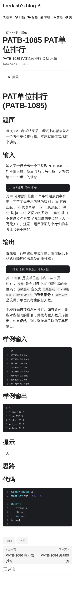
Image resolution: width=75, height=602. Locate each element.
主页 (6, 33)
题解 (24, 33)
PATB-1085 (24, 105)
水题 (22, 540)
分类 (15, 33)
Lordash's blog (19, 5)
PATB (9, 540)
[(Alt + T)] (40, 6)
